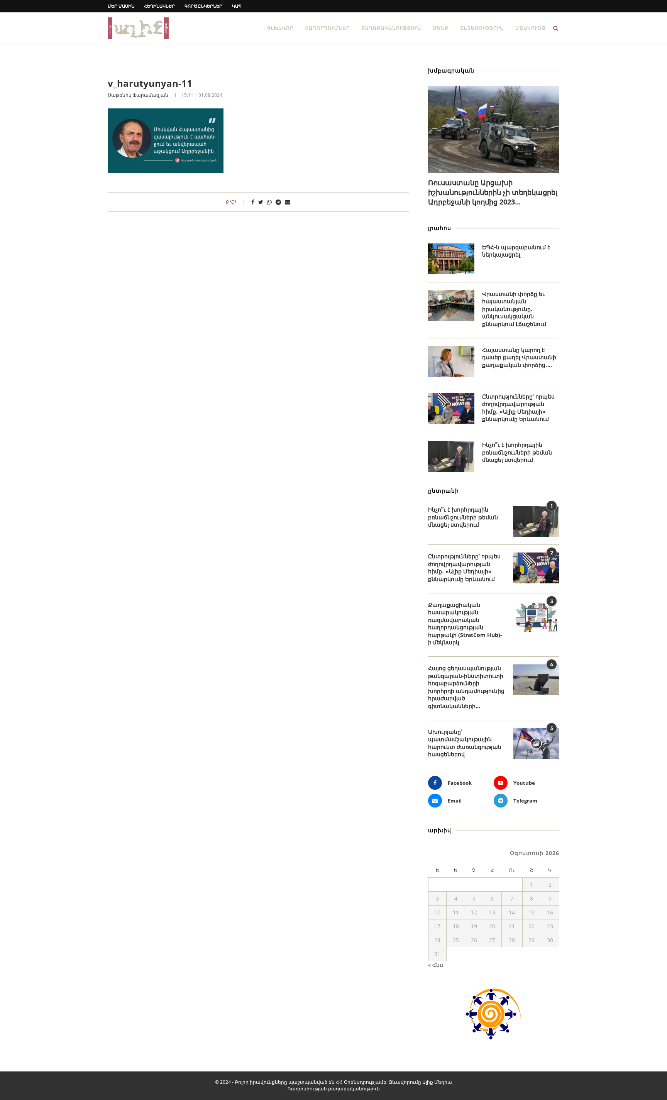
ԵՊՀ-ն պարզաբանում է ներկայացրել (516, 251)
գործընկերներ (203, 6)
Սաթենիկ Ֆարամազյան (138, 95)
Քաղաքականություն (391, 28)
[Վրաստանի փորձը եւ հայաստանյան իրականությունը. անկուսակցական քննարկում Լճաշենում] (451, 305)
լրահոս (439, 227)
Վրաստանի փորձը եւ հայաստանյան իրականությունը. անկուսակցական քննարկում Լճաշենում (514, 309)
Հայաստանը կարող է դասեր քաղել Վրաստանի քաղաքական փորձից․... (519, 357)
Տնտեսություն (482, 28)
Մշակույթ (530, 28)
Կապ (237, 6)
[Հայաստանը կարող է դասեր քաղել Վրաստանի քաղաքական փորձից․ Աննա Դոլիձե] (451, 361)
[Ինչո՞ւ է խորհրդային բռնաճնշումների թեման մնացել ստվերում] (451, 456)
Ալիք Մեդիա (437, 1082)
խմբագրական (451, 70)
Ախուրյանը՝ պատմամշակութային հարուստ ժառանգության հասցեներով (464, 743)
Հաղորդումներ (327, 28)
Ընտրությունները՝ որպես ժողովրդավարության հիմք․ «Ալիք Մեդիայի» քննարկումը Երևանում (518, 408)
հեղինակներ (159, 6)
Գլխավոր (280, 28)
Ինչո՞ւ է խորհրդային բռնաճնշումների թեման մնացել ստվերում (517, 452)
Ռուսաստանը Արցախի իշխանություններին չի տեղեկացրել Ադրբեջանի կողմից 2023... (492, 192)
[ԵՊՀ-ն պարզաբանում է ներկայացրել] (451, 258)
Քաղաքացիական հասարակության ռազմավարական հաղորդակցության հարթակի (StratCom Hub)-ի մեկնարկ (465, 623)
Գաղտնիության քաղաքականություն (334, 1088)
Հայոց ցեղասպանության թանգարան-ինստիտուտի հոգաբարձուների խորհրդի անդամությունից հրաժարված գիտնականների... (466, 687)
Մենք (441, 28)
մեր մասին (121, 6)
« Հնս (435, 964)
